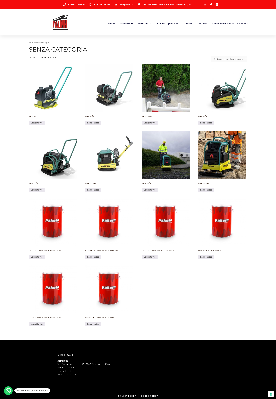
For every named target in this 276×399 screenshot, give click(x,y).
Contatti (202, 23)
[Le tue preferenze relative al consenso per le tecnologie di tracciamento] (271, 394)
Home (111, 23)
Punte (188, 23)
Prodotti (125, 23)
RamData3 (144, 23)
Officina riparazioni (167, 23)
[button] (8, 390)
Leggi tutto (37, 122)
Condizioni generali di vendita (230, 23)
